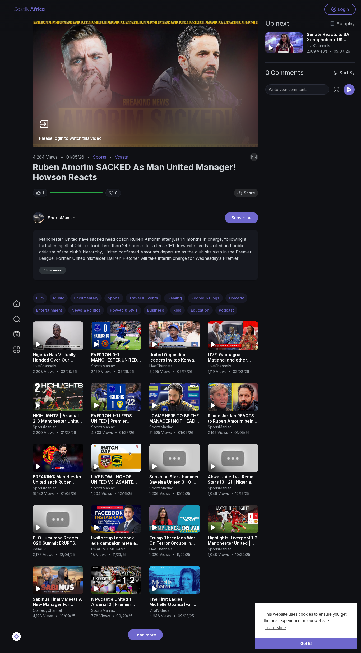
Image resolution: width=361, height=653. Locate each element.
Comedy (236, 298)
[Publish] (349, 89)
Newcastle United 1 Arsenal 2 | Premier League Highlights (111, 604)
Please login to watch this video (70, 138)
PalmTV (39, 549)
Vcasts (121, 157)
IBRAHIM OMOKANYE (109, 549)
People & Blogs (205, 298)
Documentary (86, 298)
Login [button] (343, 9)
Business (155, 310)
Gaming (175, 298)
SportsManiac (61, 217)
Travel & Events (143, 298)
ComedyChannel (47, 610)
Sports (99, 157)
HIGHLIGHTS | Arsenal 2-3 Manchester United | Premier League (57, 421)
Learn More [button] (275, 628)
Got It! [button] (306, 643)
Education (200, 310)
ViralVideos (159, 610)
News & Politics (86, 310)
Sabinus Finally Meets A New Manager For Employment (57, 604)
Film (40, 298)
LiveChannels (44, 366)
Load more (145, 634)
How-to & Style (124, 310)
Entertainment (49, 310)
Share (249, 193)
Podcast (226, 310)
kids (177, 310)
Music (58, 298)
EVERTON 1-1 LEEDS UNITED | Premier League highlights (111, 421)
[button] (13, 319)
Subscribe (242, 217)
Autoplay (345, 23)
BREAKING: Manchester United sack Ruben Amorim (57, 482)
